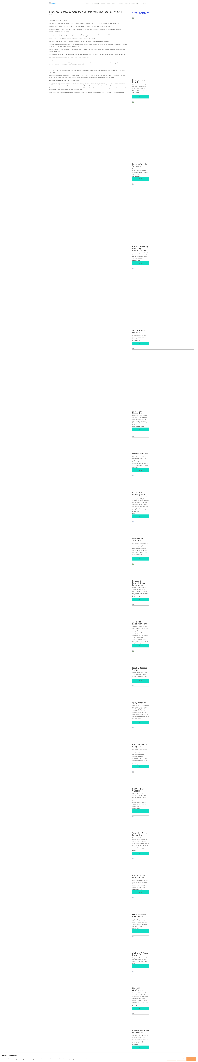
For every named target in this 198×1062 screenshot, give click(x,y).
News (50, 14)
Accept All (191, 1059)
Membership (95, 3)
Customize (171, 1059)
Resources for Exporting (131, 3)
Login (144, 3)
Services (103, 3)
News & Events (111, 3)
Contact (121, 3)
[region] (99, 1057)
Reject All (181, 1059)
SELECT (140, 96)
